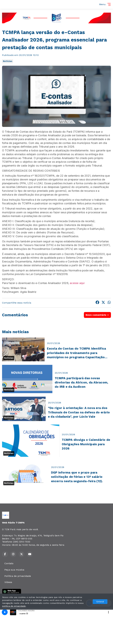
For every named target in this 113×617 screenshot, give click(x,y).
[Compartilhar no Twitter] (103, 303)
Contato (9, 563)
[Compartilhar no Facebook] (97, 303)
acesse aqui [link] (77, 283)
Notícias (7, 61)
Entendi (100, 601)
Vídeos (8, 582)
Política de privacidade (17, 576)
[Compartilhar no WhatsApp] (109, 303)
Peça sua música (14, 569)
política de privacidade (14, 606)
